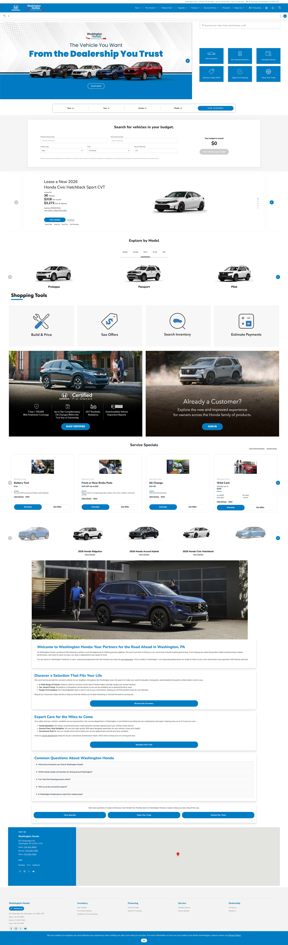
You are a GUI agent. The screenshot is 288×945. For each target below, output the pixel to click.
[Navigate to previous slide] (1, 60)
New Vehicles (82, 907)
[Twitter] (29, 871)
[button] (178, 854)
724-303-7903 (31, 851)
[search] (280, 7)
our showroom (127, 659)
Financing (133, 903)
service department (49, 735)
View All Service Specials (257, 448)
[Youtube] (33, 871)
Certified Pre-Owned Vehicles (87, 914)
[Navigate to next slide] (190, 60)
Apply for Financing (135, 911)
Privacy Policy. (234, 935)
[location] (247, 2)
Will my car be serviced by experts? (52, 787)
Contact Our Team (218, 815)
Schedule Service (272, 448)
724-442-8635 (30, 847)
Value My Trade (133, 907)
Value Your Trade (144, 815)
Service (182, 903)
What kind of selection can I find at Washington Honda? (60, 764)
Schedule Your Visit (144, 744)
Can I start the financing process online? (54, 779)
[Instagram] (24, 871)
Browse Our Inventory (143, 703)
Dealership (234, 903)
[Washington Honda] (28, 8)
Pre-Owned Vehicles (84, 911)
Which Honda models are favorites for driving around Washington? (65, 772)
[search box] (240, 25)
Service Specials (183, 911)
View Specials (70, 815)
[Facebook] (20, 871)
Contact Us (36, 865)
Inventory (82, 903)
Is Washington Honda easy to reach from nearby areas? (60, 794)
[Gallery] (96, 60)
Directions (21, 865)
